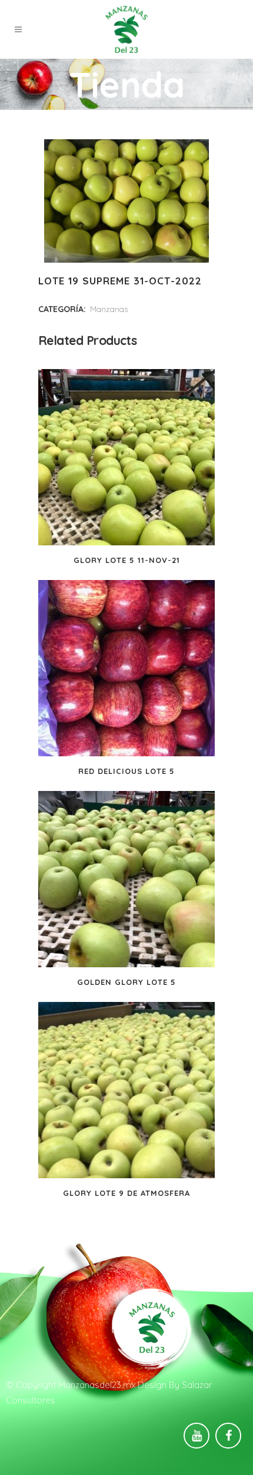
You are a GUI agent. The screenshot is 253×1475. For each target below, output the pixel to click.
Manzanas (109, 309)
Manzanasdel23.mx (96, 1384)
